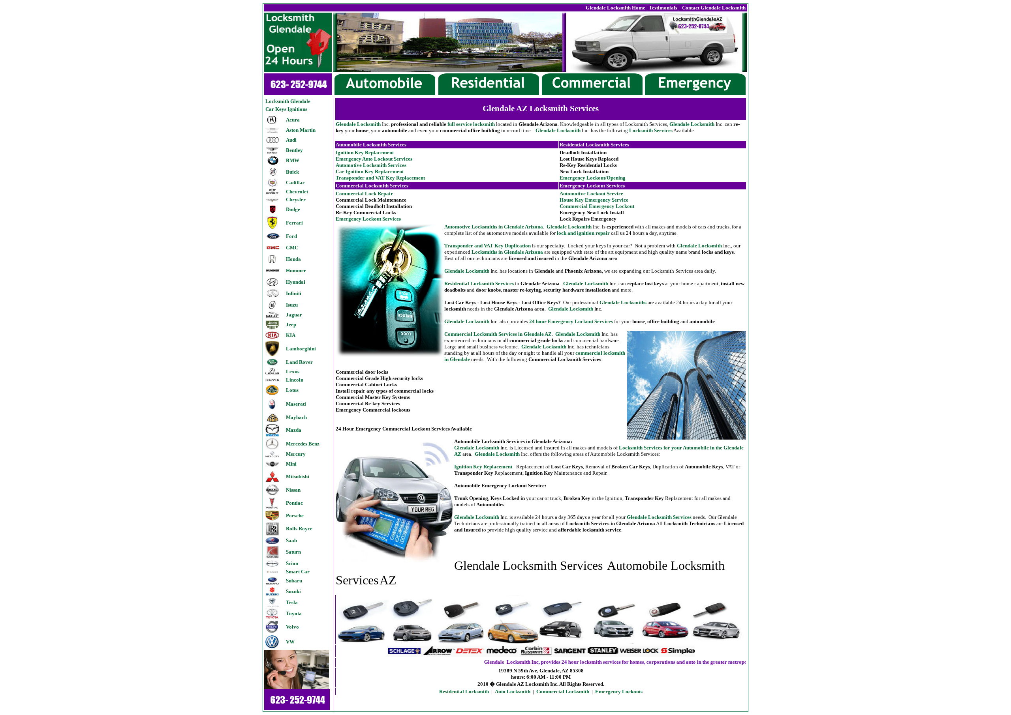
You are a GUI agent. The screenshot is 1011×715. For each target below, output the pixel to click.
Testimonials (663, 8)
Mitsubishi (297, 476)
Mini (291, 464)
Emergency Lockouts (619, 691)
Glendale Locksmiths (622, 302)
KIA (290, 335)
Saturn (293, 552)
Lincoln (294, 380)
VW (290, 642)
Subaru (294, 581)
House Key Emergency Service (594, 200)
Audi (291, 140)
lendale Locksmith (570, 309)
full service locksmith (471, 124)
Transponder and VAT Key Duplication (487, 246)
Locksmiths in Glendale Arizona (507, 252)
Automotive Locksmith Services (371, 165)
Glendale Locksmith (358, 124)
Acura (293, 120)
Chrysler (296, 199)
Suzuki (293, 591)
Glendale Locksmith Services (659, 517)
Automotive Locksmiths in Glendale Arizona (493, 227)
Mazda (293, 430)
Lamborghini (301, 349)
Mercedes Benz (302, 444)
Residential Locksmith (464, 691)
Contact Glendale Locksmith (713, 8)
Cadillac (295, 182)
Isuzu (292, 305)
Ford (291, 236)
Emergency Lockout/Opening (593, 178)
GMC (292, 248)
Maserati (296, 404)
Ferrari (294, 223)
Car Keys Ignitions (286, 109)
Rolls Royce (299, 529)
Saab (291, 540)
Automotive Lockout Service (591, 194)
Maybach (296, 417)
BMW (292, 160)
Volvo (292, 627)
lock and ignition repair (583, 233)
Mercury (296, 454)
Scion (292, 563)
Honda (293, 259)
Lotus (292, 390)
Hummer (296, 270)
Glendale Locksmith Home (615, 8)
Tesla (292, 602)
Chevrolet (297, 192)
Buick (292, 172)
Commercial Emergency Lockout (597, 206)
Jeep (291, 325)
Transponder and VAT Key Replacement (380, 178)
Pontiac (294, 503)
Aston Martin (301, 130)
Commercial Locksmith (562, 691)
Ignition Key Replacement (365, 152)
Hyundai (295, 282)
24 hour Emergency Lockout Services (571, 321)
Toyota (294, 613)
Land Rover (299, 362)
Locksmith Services (651, 130)
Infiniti (293, 293)
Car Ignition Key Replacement (370, 171)
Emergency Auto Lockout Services (374, 159)
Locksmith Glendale (287, 101)
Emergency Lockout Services (368, 219)
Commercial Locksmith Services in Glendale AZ (498, 334)
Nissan (293, 490)
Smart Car (298, 572)
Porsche (295, 515)
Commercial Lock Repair (364, 194)
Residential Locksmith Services (479, 283)
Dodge (293, 209)
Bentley (294, 150)
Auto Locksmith (512, 691)
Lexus (292, 371)
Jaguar (294, 315)
